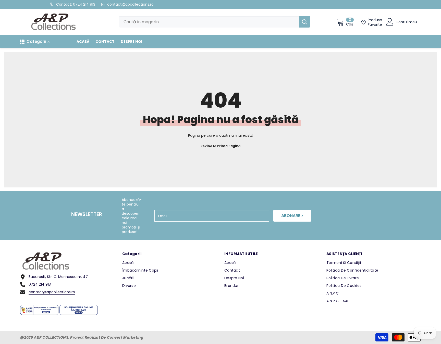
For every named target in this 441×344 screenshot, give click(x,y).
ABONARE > (292, 216)
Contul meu (406, 22)
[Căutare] (214, 22)
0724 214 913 (84, 4)
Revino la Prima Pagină (220, 146)
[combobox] (209, 22)
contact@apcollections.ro (130, 4)
